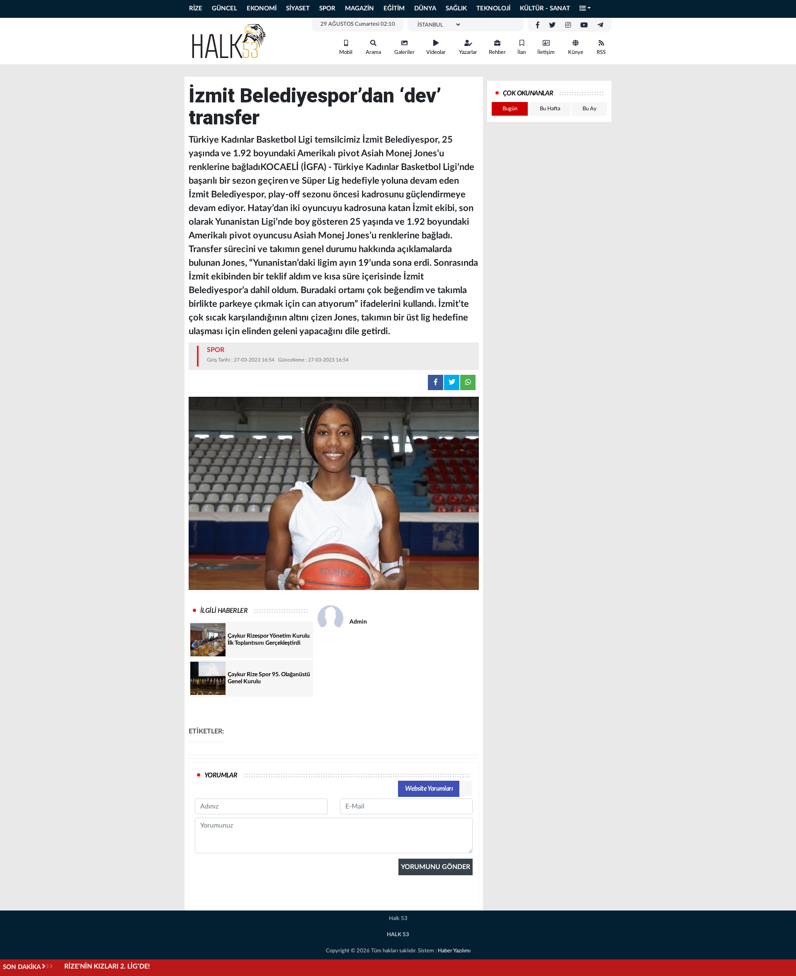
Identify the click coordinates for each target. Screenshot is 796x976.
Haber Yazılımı (454, 951)
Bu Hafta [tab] (550, 109)
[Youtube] (584, 25)
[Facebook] (538, 25)
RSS (601, 52)
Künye (575, 52)
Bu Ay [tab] (589, 109)
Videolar (436, 52)
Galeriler (404, 52)
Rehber (497, 52)
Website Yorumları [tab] (429, 788)
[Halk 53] (232, 40)
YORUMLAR (220, 775)
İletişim (546, 52)
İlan (521, 52)
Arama (373, 52)
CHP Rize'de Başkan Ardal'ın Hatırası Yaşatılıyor (133, 966)
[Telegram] (600, 25)
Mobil (345, 52)
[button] (585, 9)
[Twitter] (552, 25)
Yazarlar (468, 52)
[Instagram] (568, 25)
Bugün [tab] (509, 109)
